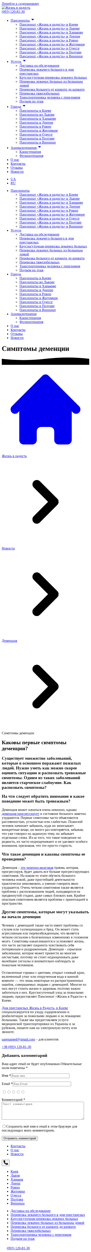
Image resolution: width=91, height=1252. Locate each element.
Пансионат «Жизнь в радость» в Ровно (48, 40)
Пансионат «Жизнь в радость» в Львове (49, 28)
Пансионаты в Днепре (36, 122)
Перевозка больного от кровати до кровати (52, 89)
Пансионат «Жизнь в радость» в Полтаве (50, 52)
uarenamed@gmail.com (18, 1039)
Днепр (15, 1183)
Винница (18, 1203)
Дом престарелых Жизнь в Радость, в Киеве (35, 1008)
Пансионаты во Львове (37, 114)
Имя (6, 1075)
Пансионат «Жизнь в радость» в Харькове (51, 32)
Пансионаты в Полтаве (37, 138)
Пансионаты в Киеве (35, 110)
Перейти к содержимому (20, 4)
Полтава (17, 1199)
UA (13, 179)
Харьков (17, 1179)
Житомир (18, 1191)
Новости (17, 171)
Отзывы (17, 167)
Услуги (16, 61)
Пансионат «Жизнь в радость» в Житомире (52, 44)
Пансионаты (20, 20)
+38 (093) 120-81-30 (16, 1047)
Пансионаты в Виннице (37, 142)
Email (7, 1084)
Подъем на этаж (31, 101)
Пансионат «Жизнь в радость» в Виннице (51, 56)
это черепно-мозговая (37, 868)
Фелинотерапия (31, 156)
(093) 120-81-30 (13, 11)
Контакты (18, 164)
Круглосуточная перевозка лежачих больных (53, 77)
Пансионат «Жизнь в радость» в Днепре (49, 36)
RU (13, 183)
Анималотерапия (24, 148)
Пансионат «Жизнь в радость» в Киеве (48, 24)
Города (16, 106)
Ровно (15, 1187)
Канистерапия (30, 152)
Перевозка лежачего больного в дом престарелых (48, 1215)
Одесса (16, 1195)
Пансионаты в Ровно (35, 126)
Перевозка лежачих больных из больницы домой (47, 1223)
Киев (14, 1171)
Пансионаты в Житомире (38, 130)
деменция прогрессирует (20, 814)
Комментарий (13, 1100)
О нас (15, 160)
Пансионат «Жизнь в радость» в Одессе (49, 48)
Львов (15, 1175)
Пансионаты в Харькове (37, 118)
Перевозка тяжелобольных (39, 93)
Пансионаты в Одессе (36, 134)
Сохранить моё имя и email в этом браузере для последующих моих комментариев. (39, 1128)
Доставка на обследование (39, 65)
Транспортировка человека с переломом (49, 97)
